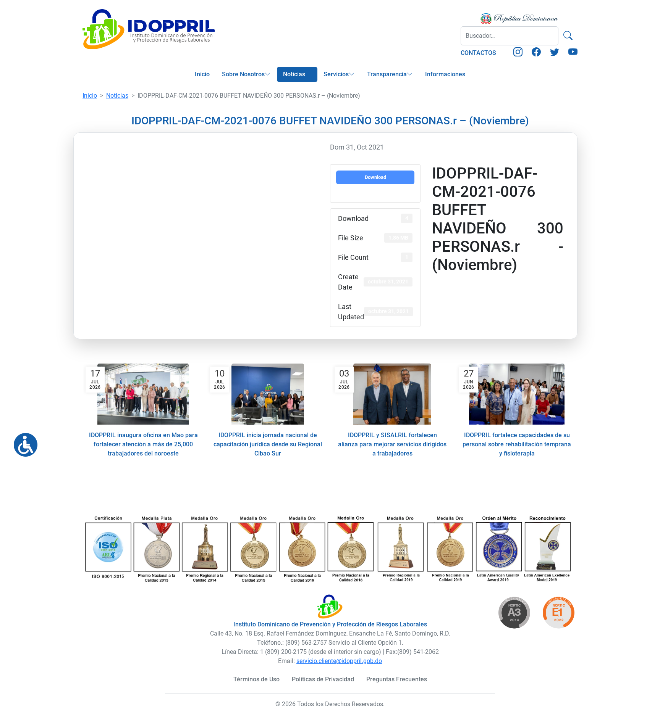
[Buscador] (568, 35)
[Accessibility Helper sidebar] (22, 442)
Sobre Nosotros (243, 74)
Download (375, 177)
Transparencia (387, 74)
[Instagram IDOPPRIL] (517, 53)
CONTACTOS (478, 52)
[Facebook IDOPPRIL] (536, 53)
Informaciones (445, 74)
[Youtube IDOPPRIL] (573, 53)
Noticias (294, 74)
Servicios (336, 74)
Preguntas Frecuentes (396, 679)
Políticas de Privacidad (323, 679)
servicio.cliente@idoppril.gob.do (339, 661)
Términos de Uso (256, 679)
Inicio (202, 74)
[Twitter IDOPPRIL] (554, 53)
